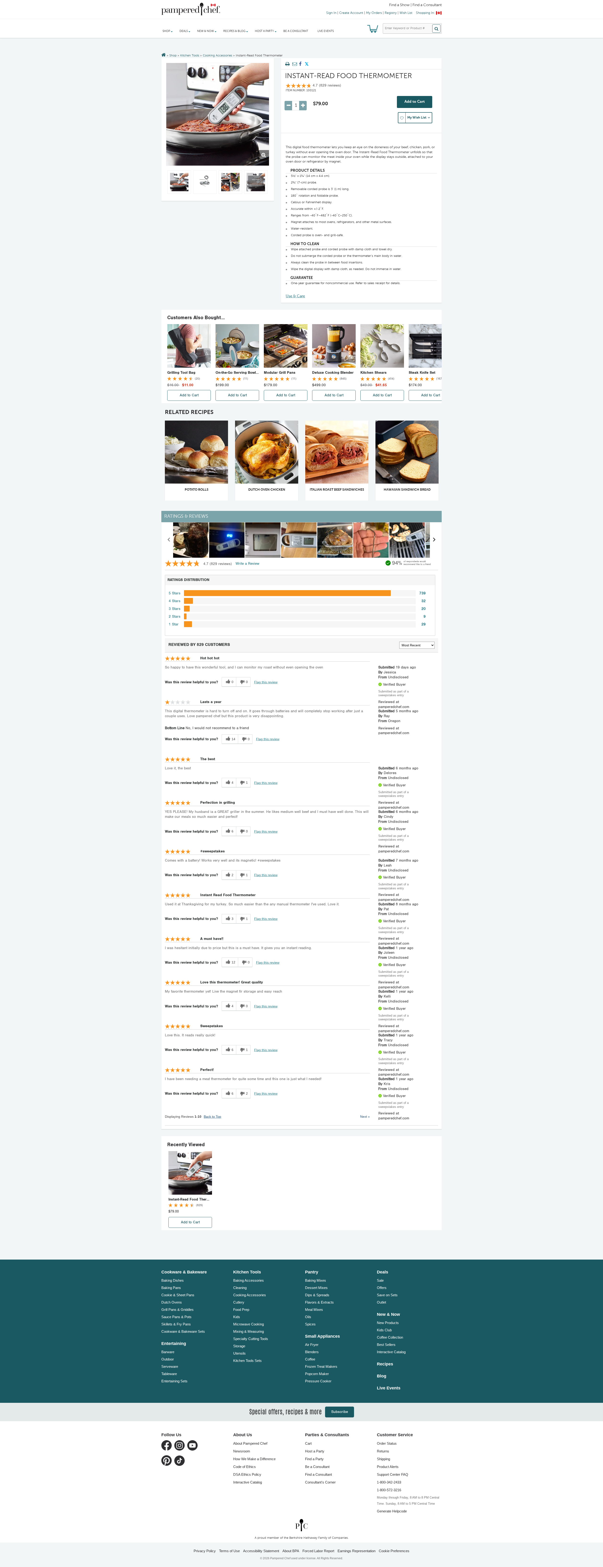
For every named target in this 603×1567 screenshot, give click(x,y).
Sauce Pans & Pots (176, 1317)
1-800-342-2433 (389, 1482)
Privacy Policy (205, 1551)
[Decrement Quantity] (288, 105)
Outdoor (167, 1359)
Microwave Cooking (248, 1324)
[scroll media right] (434, 540)
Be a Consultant (295, 31)
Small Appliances (322, 1336)
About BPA (290, 1551)
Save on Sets (387, 1295)
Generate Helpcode (392, 1511)
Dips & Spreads (317, 1295)
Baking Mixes (315, 1280)
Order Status (387, 1443)
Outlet (381, 1302)
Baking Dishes (172, 1280)
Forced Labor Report (318, 1551)
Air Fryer (311, 1345)
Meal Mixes (314, 1310)
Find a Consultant (318, 1474)
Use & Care (295, 296)
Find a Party (314, 1459)
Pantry (311, 1272)
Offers (382, 1288)
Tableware (169, 1374)
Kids (236, 1317)
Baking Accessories (248, 1280)
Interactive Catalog (391, 1352)
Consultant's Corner (320, 1482)
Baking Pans (171, 1288)
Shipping (383, 1459)
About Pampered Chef (250, 1443)
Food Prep (241, 1310)
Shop (173, 55)
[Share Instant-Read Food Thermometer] (300, 64)
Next (365, 1116)
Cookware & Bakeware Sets (183, 1331)
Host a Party (314, 1451)
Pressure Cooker (318, 1381)
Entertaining (173, 1343)
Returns (383, 1451)
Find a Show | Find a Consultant (415, 5)
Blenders (312, 1352)
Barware (167, 1352)
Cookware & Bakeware (184, 1272)
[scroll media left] (169, 540)
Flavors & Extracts (319, 1302)
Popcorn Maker (317, 1374)
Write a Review (247, 563)
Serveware (169, 1366)
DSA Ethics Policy (247, 1474)
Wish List (405, 13)
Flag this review (265, 682)
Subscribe (339, 1412)
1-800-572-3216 (389, 1490)
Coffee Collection (390, 1337)
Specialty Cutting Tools (250, 1339)
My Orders (374, 13)
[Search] (436, 28)
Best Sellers (386, 1345)
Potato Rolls (196, 489)
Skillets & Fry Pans (176, 1324)
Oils (308, 1317)
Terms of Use (229, 1551)
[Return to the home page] (163, 55)
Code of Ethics (244, 1467)
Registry (391, 13)
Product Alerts (388, 1467)
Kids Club (384, 1330)
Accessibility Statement (261, 1551)
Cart (308, 1443)
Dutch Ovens (171, 1302)
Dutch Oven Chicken (266, 489)
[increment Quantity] (303, 105)
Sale (380, 1280)
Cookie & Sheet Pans (177, 1295)
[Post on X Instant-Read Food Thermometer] (306, 64)
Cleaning (240, 1288)
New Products (388, 1323)
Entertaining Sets (174, 1381)
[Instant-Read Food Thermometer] (217, 114)
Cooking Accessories (217, 55)
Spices (310, 1324)
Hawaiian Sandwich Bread (407, 489)
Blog (381, 1376)
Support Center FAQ (392, 1474)
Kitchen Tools (189, 55)
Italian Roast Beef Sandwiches (337, 489)
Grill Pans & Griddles (177, 1310)
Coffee (310, 1359)
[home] (301, 1525)
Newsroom (241, 1451)
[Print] (287, 64)
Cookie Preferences (394, 1551)
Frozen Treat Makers (321, 1366)
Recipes (385, 1364)
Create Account (351, 13)
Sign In (331, 13)
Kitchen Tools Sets (247, 1361)
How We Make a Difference (254, 1459)
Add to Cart (414, 102)
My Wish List (416, 117)
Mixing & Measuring (248, 1331)
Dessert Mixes (316, 1288)
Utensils (239, 1353)
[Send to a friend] (294, 64)
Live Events (326, 31)
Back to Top (212, 1116)
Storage (239, 1346)
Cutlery (238, 1302)
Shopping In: (425, 13)
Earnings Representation (356, 1551)
